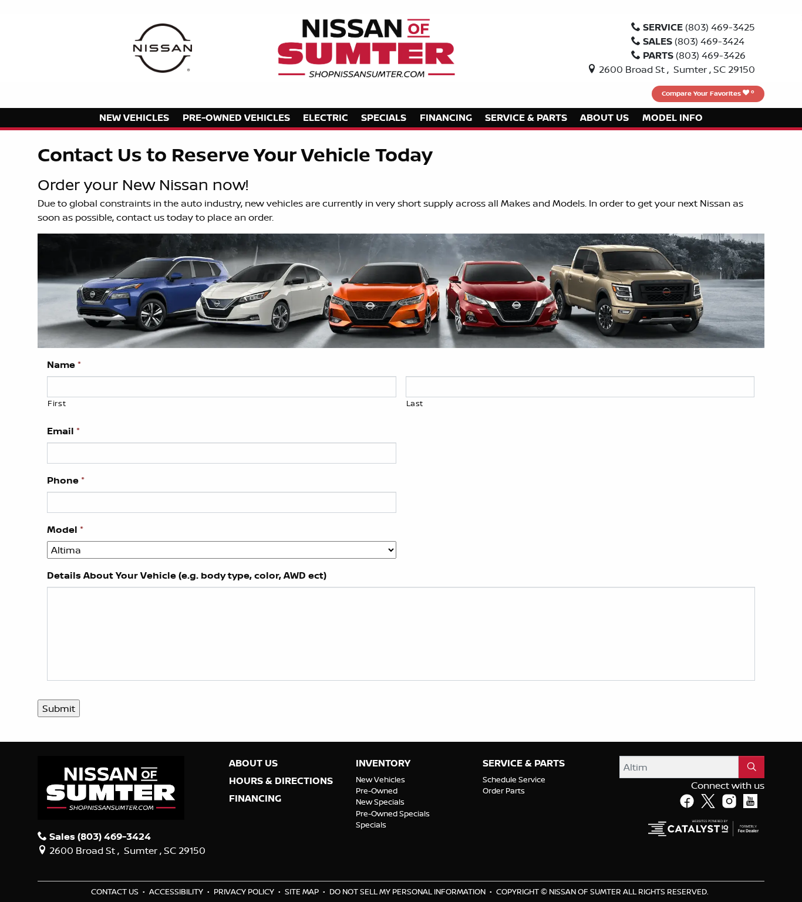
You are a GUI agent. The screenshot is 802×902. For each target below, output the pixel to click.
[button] (134, 118)
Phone (66, 480)
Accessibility (177, 891)
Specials (371, 824)
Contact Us (115, 891)
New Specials (380, 801)
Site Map (303, 891)
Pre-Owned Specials (393, 813)
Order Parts (504, 790)
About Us (253, 763)
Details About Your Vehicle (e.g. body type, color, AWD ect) (186, 575)
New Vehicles (380, 779)
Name (64, 365)
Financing (255, 798)
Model (65, 529)
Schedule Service (514, 779)
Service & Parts (524, 763)
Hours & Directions (281, 781)
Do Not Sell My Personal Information (408, 891)
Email (63, 431)
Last (415, 403)
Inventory (383, 763)
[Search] (751, 767)
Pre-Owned (376, 790)
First (57, 403)
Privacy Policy (245, 891)
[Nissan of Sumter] (366, 46)
